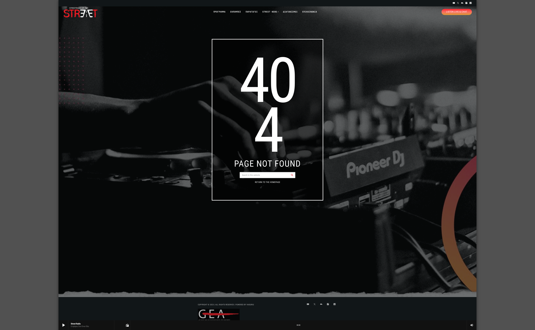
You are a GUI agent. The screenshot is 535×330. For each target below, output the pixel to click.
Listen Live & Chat (456, 11)
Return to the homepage (267, 182)
